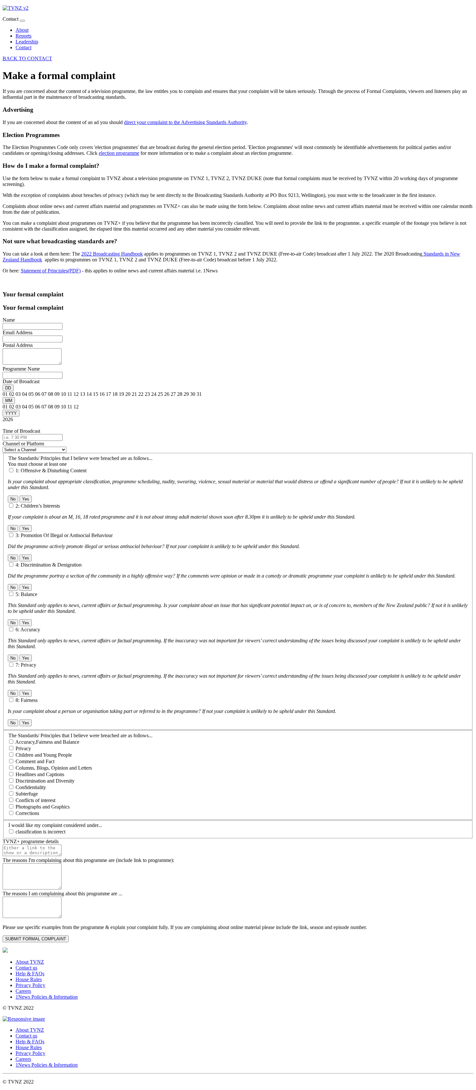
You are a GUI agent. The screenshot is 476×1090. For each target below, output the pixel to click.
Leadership (27, 41)
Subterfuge (27, 794)
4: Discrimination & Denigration (49, 565)
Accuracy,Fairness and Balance (47, 742)
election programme (119, 153)
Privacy (23, 748)
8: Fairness (27, 700)
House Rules (29, 979)
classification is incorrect (40, 831)
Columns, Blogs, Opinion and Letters (54, 768)
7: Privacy (26, 665)
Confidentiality (31, 787)
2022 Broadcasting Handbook (112, 254)
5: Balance (26, 594)
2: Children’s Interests (38, 506)
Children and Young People (44, 755)
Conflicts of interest (35, 800)
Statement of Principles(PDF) (51, 270)
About (22, 30)
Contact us (26, 967)
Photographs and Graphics (43, 806)
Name (9, 320)
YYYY (11, 413)
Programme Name (21, 369)
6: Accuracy (28, 629)
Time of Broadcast (21, 431)
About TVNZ (30, 962)
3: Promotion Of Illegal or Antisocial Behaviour (64, 535)
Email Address (17, 332)
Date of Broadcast (21, 381)
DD (8, 387)
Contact (23, 47)
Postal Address (18, 345)
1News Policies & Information (47, 997)
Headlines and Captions (40, 774)
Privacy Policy (30, 985)
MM (8, 400)
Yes (25, 499)
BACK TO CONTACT (27, 58)
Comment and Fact (35, 761)
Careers (23, 991)
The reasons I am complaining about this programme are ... (62, 893)
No (13, 499)
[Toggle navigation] (22, 21)
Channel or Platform (23, 443)
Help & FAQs (30, 973)
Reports (23, 36)
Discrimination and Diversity (45, 781)
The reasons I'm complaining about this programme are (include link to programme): (88, 860)
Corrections (27, 813)
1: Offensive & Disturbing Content (51, 470)
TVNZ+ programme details (31, 841)
